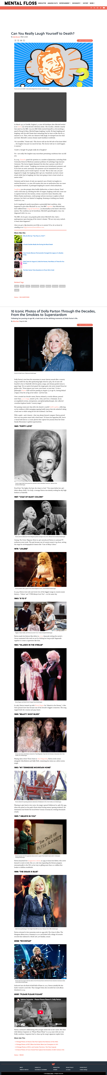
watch (20, 127)
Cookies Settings (83, 1069)
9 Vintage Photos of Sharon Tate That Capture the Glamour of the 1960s (36, 1042)
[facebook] (91, 7)
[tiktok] (100, 7)
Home (16, 297)
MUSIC (22, 1055)
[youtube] (104, 7)
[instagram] (97, 7)
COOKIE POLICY (83, 1067)
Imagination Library (34, 861)
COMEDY (17, 290)
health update (54, 407)
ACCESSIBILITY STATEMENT (41, 1069)
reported (50, 206)
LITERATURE (62, 286)
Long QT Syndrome (33, 209)
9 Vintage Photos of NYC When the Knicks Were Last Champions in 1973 (36, 1044)
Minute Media (50, 1073)
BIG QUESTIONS (35, 286)
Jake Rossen (16, 37)
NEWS (22, 286)
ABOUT (21, 1067)
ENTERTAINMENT (64, 3)
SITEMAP (55, 1069)
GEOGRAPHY (76, 3)
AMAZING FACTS (53, 3)
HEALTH (42, 286)
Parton (24, 390)
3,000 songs (25, 399)
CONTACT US (38, 1067)
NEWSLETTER (42, 3)
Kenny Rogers (39, 705)
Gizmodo (23, 160)
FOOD (27, 286)
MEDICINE (48, 286)
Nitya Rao (16, 321)
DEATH (16, 286)
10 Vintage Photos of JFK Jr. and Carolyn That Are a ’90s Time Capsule (35, 1047)
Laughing (17, 189)
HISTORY (85, 3)
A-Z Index (68, 1069)
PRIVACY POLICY (69, 1067)
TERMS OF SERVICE (24, 1069)
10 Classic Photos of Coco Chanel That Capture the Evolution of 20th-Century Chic (39, 1050)
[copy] (24, 40)
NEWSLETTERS (56, 1067)
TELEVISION (55, 286)
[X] (94, 7)
